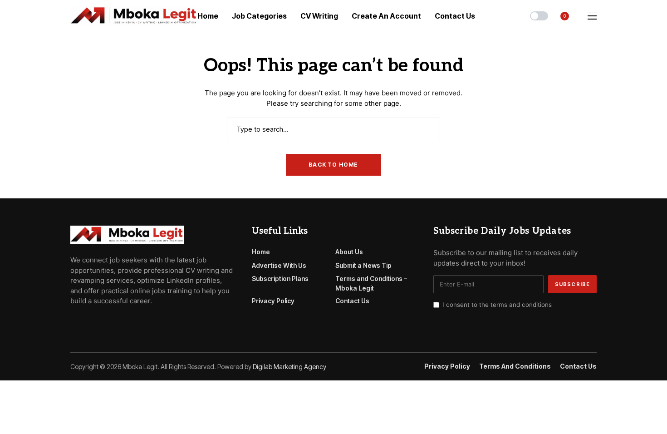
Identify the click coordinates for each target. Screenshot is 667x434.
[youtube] (99, 321)
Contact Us (352, 301)
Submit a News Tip (363, 265)
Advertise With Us (279, 265)
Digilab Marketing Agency (289, 366)
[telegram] (86, 321)
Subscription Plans (280, 278)
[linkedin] (125, 321)
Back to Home (333, 164)
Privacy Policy (273, 301)
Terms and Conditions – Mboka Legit (371, 283)
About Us (349, 252)
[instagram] (112, 321)
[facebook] (73, 321)
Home (261, 252)
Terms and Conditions (515, 366)
